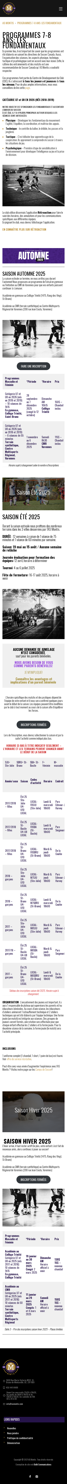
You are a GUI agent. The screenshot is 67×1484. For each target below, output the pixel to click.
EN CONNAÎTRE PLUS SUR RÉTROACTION (24, 229)
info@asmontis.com (14, 1403)
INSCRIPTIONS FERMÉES (33, 725)
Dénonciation (13, 1443)
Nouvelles (11, 1428)
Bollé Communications (42, 1464)
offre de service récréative (19, 1059)
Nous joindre (13, 1433)
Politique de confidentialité (20, 1438)
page (27, 88)
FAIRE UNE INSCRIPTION (33, 366)
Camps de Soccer (43, 1069)
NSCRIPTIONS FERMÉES (33, 1179)
